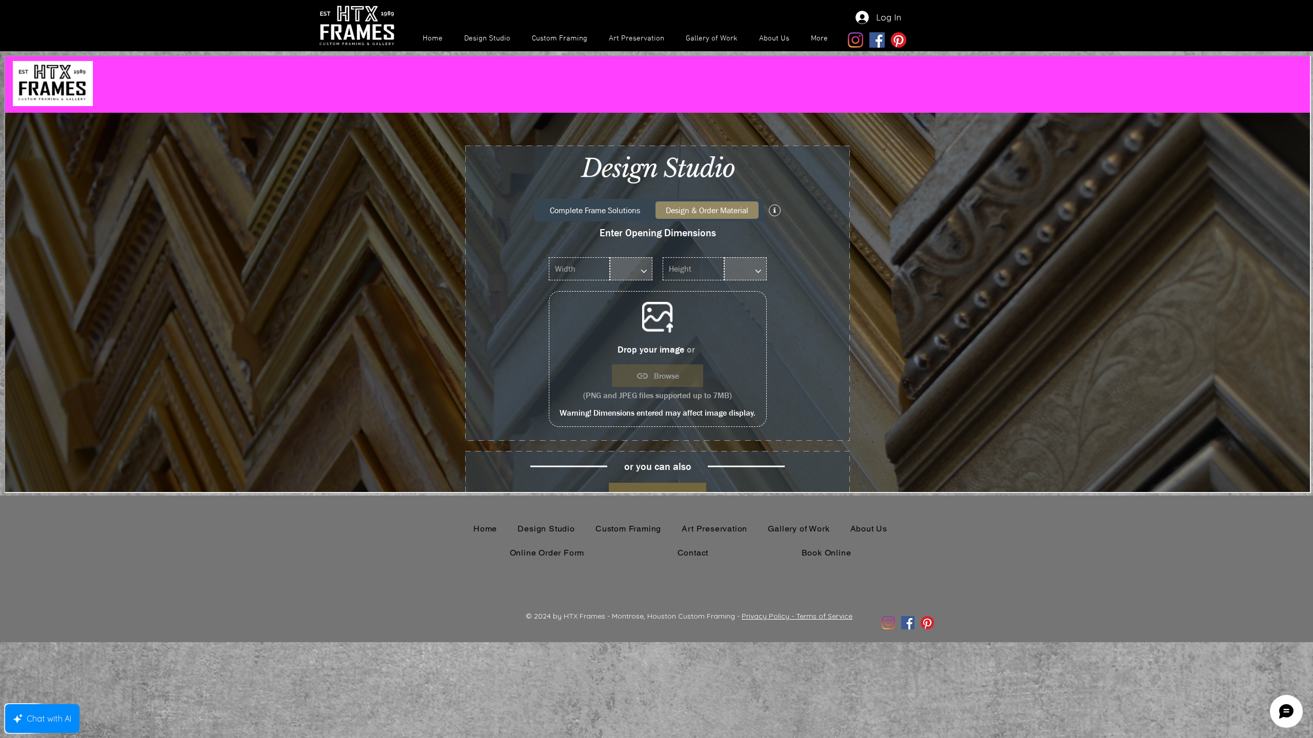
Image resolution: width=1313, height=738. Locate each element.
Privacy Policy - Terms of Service (797, 616)
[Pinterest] (898, 40)
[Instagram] (855, 40)
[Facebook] (877, 40)
